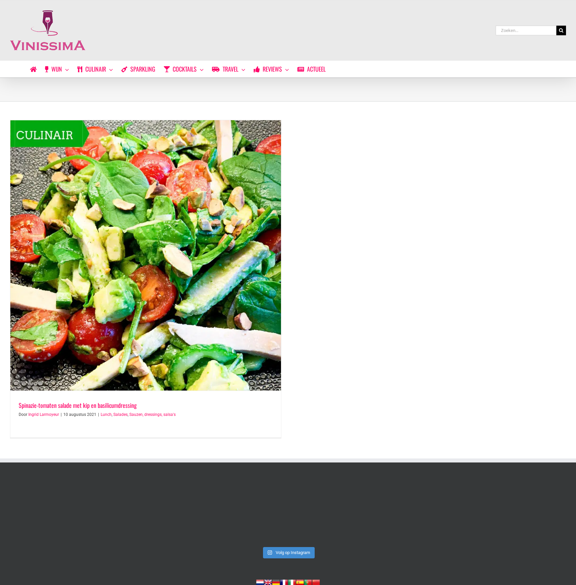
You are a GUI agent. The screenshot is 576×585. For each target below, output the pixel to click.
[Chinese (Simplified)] (316, 581)
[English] (268, 581)
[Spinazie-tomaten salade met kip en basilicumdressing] (145, 255)
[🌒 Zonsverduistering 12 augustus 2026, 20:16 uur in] (511, 511)
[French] (284, 581)
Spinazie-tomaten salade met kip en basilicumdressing (78, 405)
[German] (276, 581)
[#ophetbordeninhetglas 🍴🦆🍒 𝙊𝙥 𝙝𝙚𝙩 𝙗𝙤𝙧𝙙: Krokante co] (288, 511)
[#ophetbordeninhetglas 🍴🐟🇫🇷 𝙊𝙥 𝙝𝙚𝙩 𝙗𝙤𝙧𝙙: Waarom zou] (64, 511)
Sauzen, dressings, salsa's (152, 414)
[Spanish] (300, 581)
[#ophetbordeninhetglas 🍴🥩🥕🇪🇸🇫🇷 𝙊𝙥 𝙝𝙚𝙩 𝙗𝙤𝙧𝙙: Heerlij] (176, 511)
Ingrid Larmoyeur (43, 414)
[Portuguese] (308, 581)
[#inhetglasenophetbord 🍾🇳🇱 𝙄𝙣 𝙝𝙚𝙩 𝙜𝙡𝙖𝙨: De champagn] (400, 511)
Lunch (106, 414)
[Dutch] (260, 581)
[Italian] (292, 581)
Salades (120, 414)
